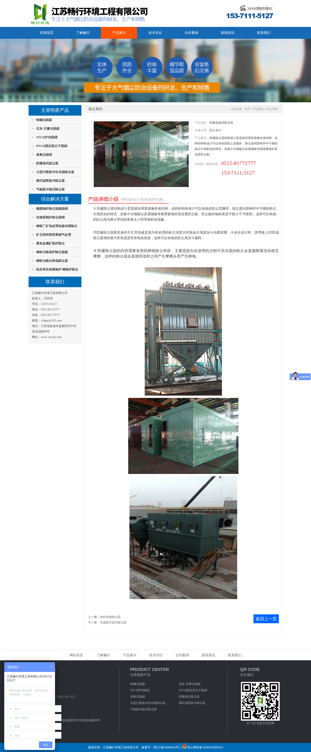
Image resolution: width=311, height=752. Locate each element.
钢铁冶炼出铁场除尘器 (52, 260)
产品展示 (119, 33)
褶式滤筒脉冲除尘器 (50, 180)
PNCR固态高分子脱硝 (51, 146)
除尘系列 (272, 109)
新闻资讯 (227, 33)
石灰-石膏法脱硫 (47, 128)
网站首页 (76, 655)
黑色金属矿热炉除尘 (50, 243)
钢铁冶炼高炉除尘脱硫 (52, 252)
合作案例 (191, 33)
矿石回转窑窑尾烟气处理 (53, 234)
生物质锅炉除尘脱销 (50, 217)
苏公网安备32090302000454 (205, 747)
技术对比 (155, 33)
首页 (247, 109)
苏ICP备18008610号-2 (167, 747)
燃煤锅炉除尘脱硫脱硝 (52, 208)
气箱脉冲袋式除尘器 (50, 189)
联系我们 (264, 33)
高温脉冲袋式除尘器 (113, 622)
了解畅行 (83, 33)
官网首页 (47, 33)
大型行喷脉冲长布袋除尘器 (55, 172)
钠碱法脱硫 (44, 120)
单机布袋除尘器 (110, 617)
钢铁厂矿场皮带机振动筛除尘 (56, 226)
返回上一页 (266, 618)
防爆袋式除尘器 (47, 163)
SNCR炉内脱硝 (47, 137)
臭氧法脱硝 (44, 154)
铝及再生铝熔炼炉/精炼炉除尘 (57, 269)
